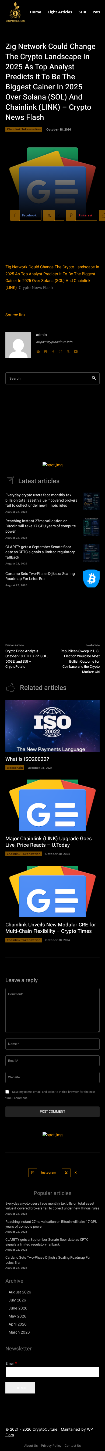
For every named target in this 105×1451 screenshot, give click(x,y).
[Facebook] (53, 350)
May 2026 (17, 1316)
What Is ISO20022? (27, 759)
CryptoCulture (45, 1429)
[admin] (18, 345)
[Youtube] (76, 350)
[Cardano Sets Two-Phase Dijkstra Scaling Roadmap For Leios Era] (91, 578)
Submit (20, 1387)
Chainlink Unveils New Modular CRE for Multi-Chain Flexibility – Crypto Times (50, 928)
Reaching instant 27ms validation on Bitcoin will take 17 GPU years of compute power (40, 526)
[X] (68, 350)
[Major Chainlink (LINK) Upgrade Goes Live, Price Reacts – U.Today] (52, 805)
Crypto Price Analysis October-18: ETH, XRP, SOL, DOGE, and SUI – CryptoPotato (26, 658)
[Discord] (45, 350)
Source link (15, 315)
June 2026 (18, 1308)
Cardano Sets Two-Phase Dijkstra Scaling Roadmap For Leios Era (40, 576)
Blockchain (15, 768)
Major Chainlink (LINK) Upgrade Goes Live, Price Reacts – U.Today (48, 842)
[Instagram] (60, 350)
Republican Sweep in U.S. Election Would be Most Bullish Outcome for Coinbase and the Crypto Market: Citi (80, 661)
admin (41, 335)
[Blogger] (38, 350)
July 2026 (17, 1300)
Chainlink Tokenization (24, 129)
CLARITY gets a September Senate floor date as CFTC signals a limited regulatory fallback (40, 552)
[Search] (94, 378)
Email (11, 1363)
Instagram (48, 1172)
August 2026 (20, 1292)
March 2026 (19, 1332)
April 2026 (18, 1324)
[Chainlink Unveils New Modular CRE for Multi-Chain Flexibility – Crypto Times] (52, 891)
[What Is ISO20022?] (52, 726)
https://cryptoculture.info (54, 341)
